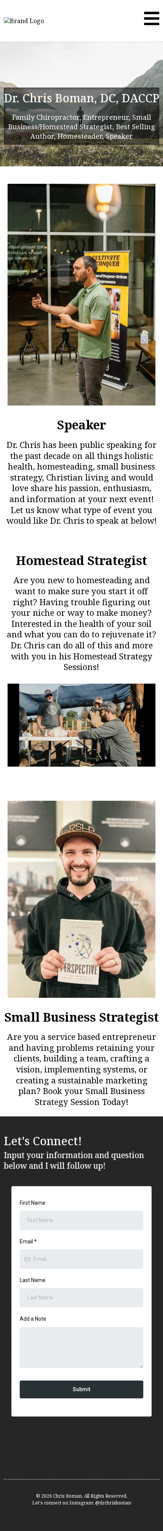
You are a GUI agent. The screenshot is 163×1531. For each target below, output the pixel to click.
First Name (32, 1203)
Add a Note (33, 1319)
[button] (151, 21)
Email (28, 1241)
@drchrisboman (113, 1503)
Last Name (32, 1280)
